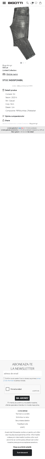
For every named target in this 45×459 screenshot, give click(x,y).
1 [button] (21, 63)
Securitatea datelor (22, 420)
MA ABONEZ (22, 398)
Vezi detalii (30, 132)
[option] (22, 33)
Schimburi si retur (22, 417)
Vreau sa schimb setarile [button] (22, 447)
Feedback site (22, 424)
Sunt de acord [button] (22, 452)
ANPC (22, 427)
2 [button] (23, 63)
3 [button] (25, 63)
